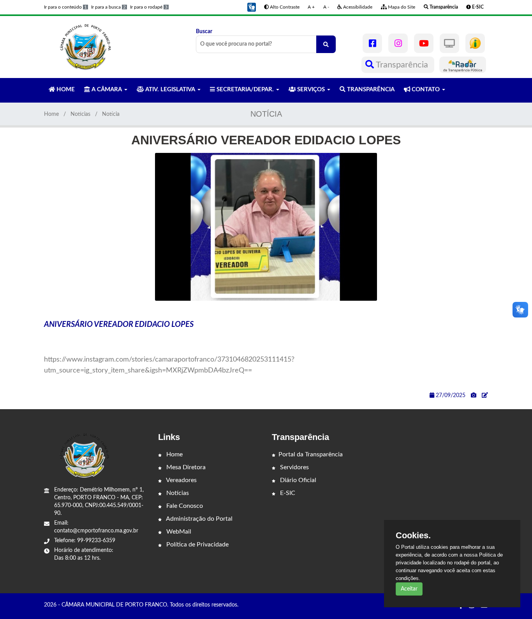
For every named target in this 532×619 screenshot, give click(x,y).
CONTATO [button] (425, 89)
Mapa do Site (401, 7)
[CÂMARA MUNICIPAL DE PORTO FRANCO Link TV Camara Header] (449, 43)
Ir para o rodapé (148, 7)
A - (326, 7)
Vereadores (181, 480)
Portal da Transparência (310, 454)
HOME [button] (65, 89)
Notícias (177, 493)
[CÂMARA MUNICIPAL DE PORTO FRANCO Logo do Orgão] (86, 47)
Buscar (204, 31)
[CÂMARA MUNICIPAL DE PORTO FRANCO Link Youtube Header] (423, 43)
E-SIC (286, 493)
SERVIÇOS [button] (311, 89)
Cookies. (413, 535)
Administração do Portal (199, 519)
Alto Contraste (284, 7)
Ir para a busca (108, 7)
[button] (251, 7)
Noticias (80, 114)
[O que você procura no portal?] (326, 44)
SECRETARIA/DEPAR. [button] (245, 89)
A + (311, 7)
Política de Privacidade (197, 544)
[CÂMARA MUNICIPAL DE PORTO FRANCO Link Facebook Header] (372, 43)
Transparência (402, 64)
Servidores (293, 467)
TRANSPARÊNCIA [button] (370, 89)
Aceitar (409, 589)
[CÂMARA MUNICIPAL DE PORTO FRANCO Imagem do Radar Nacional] (462, 65)
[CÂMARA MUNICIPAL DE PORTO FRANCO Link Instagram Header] (398, 43)
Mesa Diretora (185, 467)
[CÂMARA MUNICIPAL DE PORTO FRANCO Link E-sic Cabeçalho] (475, 43)
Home (51, 114)
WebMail (178, 532)
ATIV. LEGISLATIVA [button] (170, 89)
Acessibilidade (357, 7)
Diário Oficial (297, 480)
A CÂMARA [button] (106, 89)
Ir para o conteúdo (65, 7)
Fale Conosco (184, 506)
